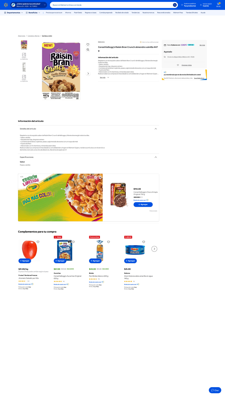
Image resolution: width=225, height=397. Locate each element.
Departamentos (13, 12)
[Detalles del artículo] (155, 129)
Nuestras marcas (148, 12)
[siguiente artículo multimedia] (88, 73)
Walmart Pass (178, 12)
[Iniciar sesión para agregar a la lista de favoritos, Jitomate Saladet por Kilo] (38, 242)
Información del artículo (31, 121)
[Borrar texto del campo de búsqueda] (169, 5)
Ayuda (203, 12)
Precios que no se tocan (54, 12)
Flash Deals (78, 12)
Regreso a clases (90, 12)
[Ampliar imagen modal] (88, 49)
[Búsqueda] (175, 5)
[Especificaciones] (155, 157)
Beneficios (33, 12)
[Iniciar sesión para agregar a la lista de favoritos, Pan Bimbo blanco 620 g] (108, 242)
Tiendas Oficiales (192, 12)
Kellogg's (101, 42)
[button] (189, 5)
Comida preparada (105, 12)
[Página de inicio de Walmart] (6, 5)
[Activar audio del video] (100, 177)
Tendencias (136, 12)
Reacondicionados (163, 12)
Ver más (102, 77)
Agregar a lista (187, 65)
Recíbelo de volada (122, 12)
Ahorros (68, 12)
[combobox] (114, 5)
